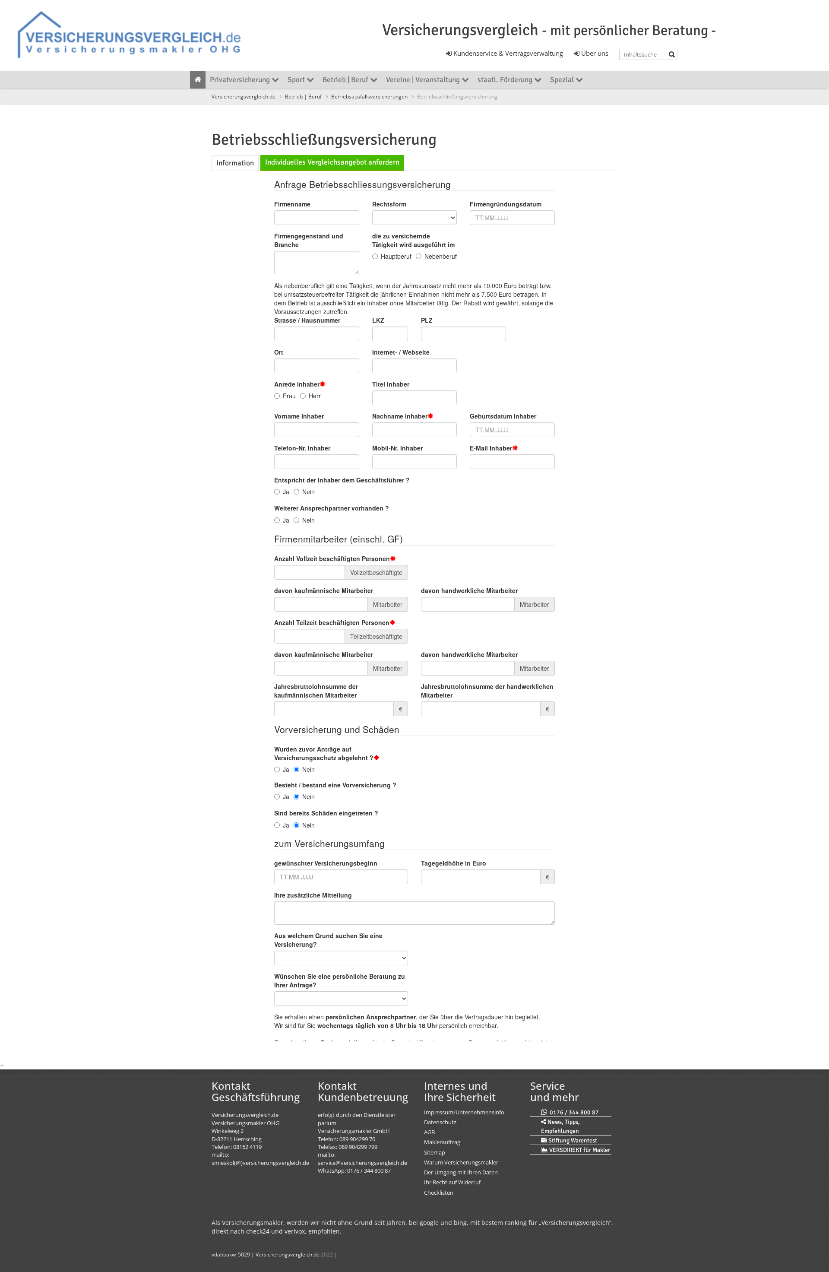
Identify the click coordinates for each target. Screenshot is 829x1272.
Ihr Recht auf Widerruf (452, 1182)
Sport (297, 79)
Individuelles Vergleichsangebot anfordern (332, 162)
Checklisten (438, 1192)
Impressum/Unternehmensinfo (464, 1112)
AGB (429, 1132)
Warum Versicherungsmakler (461, 1162)
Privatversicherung (241, 79)
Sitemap (434, 1152)
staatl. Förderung (506, 79)
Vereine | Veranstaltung (424, 79)
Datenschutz (440, 1122)
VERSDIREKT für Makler (579, 1150)
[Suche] (672, 54)
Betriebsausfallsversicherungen (369, 96)
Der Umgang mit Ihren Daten (461, 1172)
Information (235, 163)
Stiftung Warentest (572, 1140)
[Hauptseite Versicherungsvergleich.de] (198, 80)
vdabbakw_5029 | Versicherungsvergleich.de (266, 1254)
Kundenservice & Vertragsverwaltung (507, 53)
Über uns (593, 53)
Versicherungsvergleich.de (243, 96)
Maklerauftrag (442, 1142)
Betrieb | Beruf (346, 79)
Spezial (563, 79)
